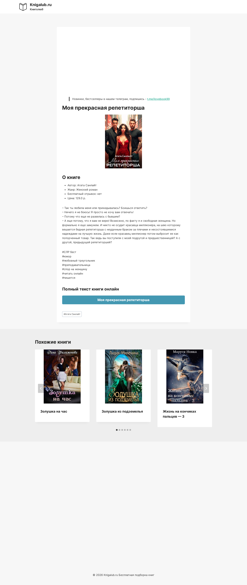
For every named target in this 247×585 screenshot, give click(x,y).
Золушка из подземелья (122, 411)
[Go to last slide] (41, 388)
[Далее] (206, 388)
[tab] (117, 430)
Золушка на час (53, 411)
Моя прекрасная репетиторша (123, 300)
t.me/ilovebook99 (158, 99)
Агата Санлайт (72, 314)
